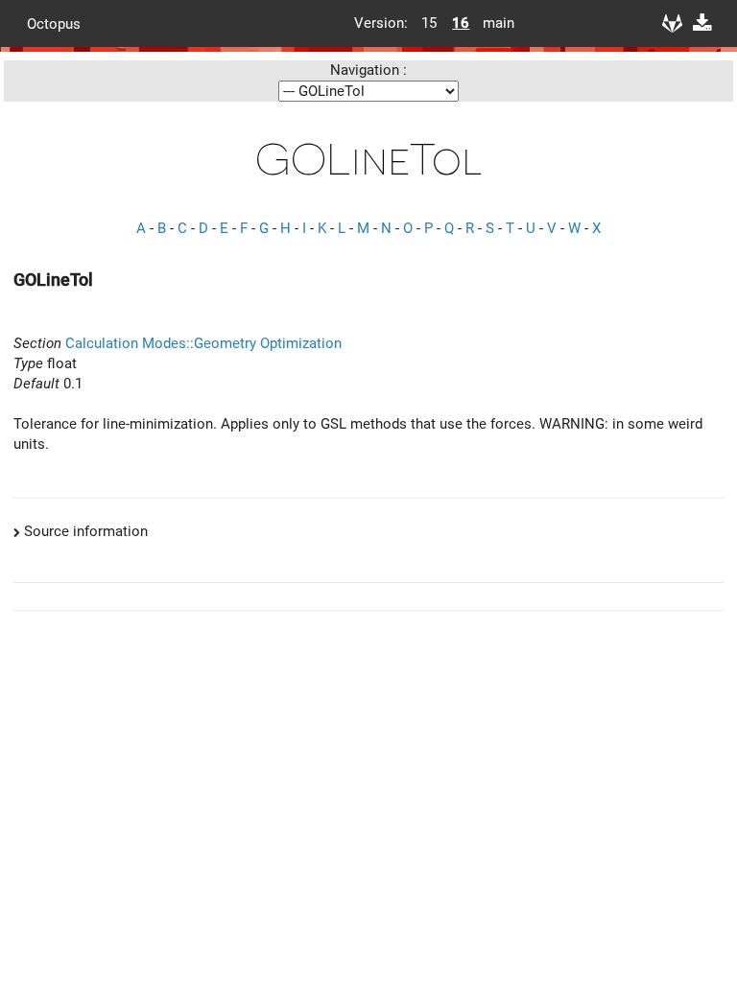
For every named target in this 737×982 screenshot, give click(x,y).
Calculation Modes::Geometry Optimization (203, 343)
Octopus (54, 23)
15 (429, 23)
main (491, 23)
